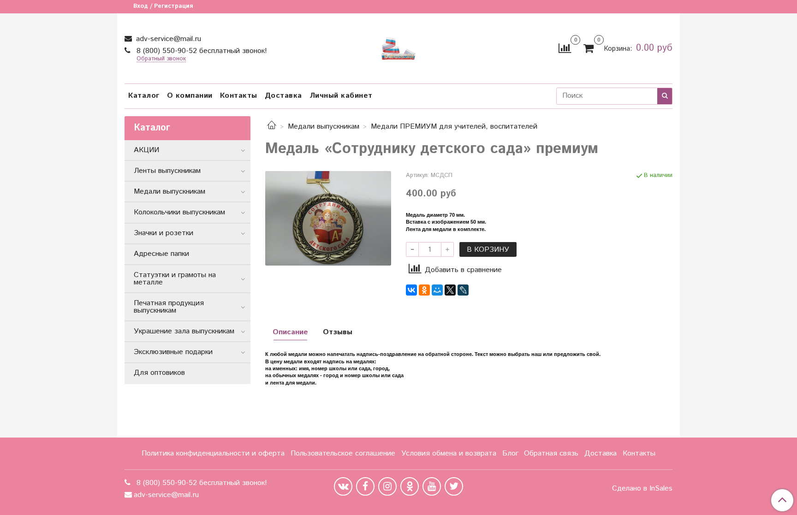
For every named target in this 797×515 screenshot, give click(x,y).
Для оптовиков (159, 372)
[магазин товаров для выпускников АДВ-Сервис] (398, 46)
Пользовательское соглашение (343, 453)
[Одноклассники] (424, 290)
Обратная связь (551, 453)
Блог (510, 453)
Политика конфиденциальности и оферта (213, 453)
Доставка (283, 95)
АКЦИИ (146, 150)
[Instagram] (387, 486)
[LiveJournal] (463, 290)
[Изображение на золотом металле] (328, 218)
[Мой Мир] (437, 290)
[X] (450, 290)
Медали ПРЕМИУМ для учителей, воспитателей (454, 126)
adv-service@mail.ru (167, 39)
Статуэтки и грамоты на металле (175, 279)
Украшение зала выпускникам (184, 331)
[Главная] (271, 126)
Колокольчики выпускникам (179, 212)
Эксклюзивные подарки (173, 352)
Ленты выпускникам (167, 171)
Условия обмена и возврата (448, 453)
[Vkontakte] (343, 486)
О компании (190, 95)
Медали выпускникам (323, 126)
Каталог (144, 95)
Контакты (238, 95)
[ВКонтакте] (411, 290)
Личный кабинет (341, 95)
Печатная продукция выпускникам (169, 307)
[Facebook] (365, 486)
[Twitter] (454, 486)
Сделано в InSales (642, 488)
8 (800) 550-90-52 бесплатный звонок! (200, 51)
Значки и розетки (163, 233)
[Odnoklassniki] (409, 486)
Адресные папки (161, 254)
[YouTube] (431, 486)
